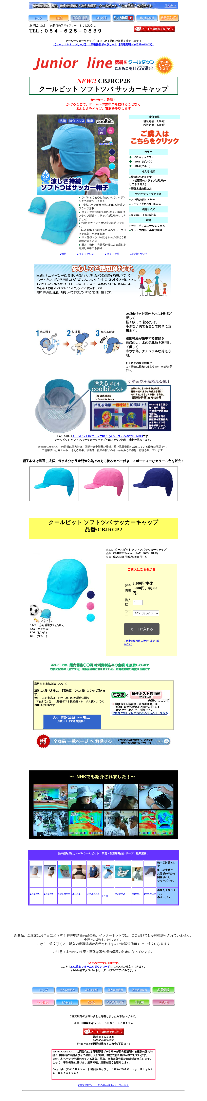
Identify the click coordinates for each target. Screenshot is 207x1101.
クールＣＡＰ (150, 894)
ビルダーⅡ (48, 894)
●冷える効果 (112, 253)
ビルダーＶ (35, 894)
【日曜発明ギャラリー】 (102, 44)
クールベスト (93, 894)
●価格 (63, 253)
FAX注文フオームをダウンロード (90, 966)
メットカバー (64, 894)
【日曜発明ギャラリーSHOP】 (136, 44)
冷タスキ (76, 894)
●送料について (139, 253)
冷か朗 (105, 896)
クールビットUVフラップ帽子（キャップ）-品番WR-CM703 (107, 436)
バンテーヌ (120, 894)
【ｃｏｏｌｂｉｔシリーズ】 (70, 44)
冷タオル (136, 894)
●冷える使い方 (85, 253)
